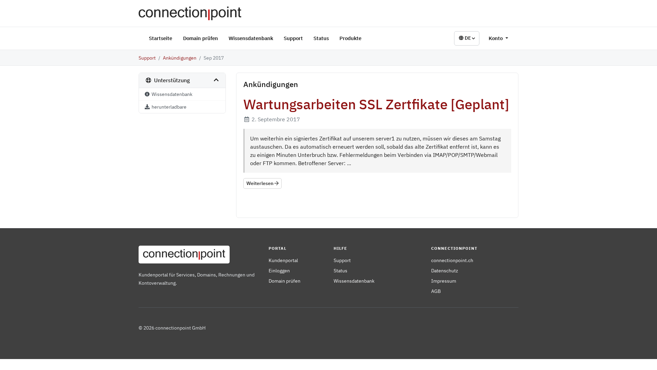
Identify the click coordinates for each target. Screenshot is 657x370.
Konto (496, 38)
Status (321, 38)
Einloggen (279, 270)
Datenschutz (444, 270)
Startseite (160, 38)
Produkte (350, 38)
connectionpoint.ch (452, 260)
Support (293, 38)
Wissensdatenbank (251, 38)
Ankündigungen (179, 57)
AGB (436, 291)
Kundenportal (283, 260)
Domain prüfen (200, 38)
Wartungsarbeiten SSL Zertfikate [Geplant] (376, 104)
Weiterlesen (260, 183)
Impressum (443, 281)
